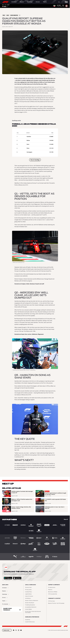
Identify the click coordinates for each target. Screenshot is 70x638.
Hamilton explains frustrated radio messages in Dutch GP (22, 492)
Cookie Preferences (30, 621)
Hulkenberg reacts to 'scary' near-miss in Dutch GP (54, 507)
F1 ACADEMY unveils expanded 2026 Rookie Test (55, 500)
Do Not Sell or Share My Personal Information (33, 612)
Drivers (38, 1)
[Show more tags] (20, 15)
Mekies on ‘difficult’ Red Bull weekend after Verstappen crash (21, 500)
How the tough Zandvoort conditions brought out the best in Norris (55, 493)
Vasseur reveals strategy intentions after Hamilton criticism (21, 507)
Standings (29, 1)
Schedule (13, 1)
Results (22, 1)
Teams (45, 1)
